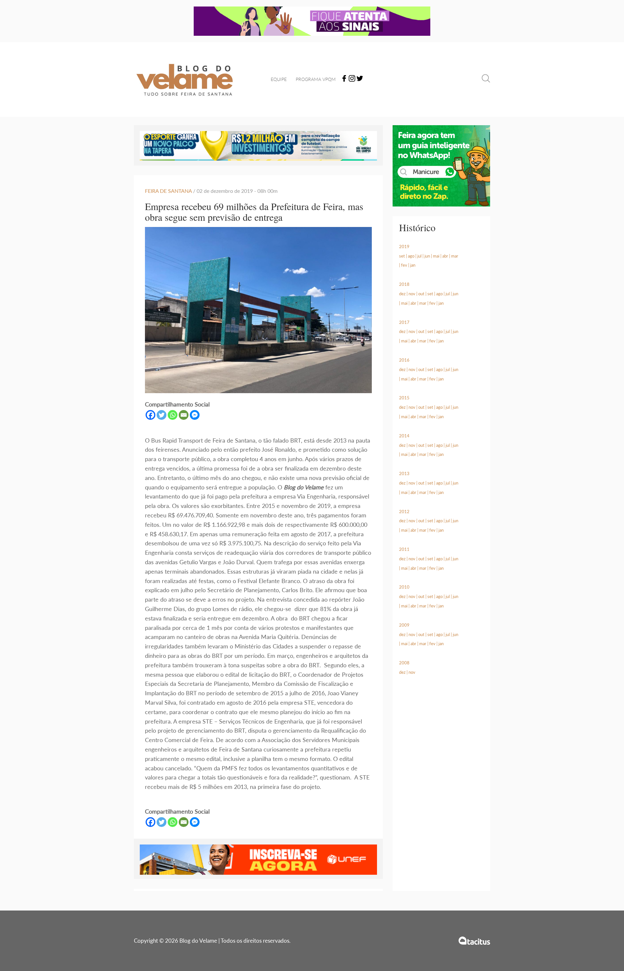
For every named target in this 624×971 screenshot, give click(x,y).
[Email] (183, 415)
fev (404, 265)
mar (454, 256)
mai (436, 256)
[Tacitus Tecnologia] (474, 941)
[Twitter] (360, 79)
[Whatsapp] (172, 415)
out (421, 293)
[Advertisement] (441, 790)
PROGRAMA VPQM (316, 79)
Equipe (279, 79)
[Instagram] (352, 79)
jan (412, 265)
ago (411, 256)
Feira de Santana (168, 191)
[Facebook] (344, 79)
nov (412, 293)
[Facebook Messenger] (195, 415)
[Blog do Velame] (184, 104)
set (402, 256)
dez (402, 293)
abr (445, 256)
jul (419, 256)
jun (427, 256)
